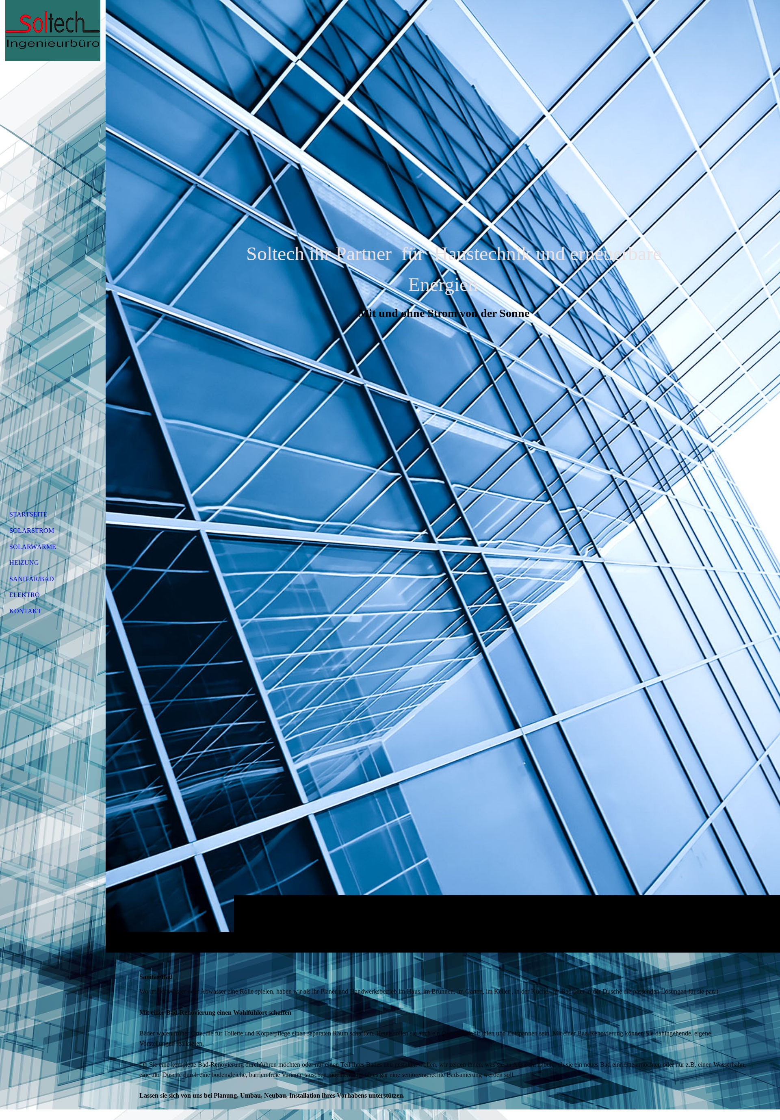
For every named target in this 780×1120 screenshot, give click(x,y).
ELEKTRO (24, 594)
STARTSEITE (28, 514)
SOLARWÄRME (32, 546)
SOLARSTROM (31, 530)
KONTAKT (25, 611)
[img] (443, 476)
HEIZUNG (24, 562)
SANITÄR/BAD (31, 578)
